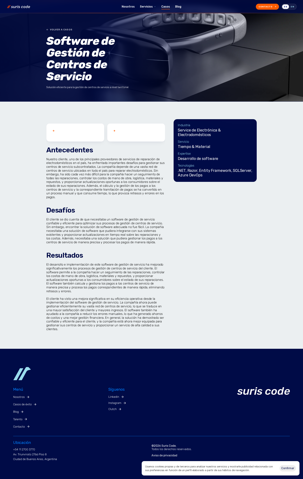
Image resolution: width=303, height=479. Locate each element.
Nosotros (128, 6)
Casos (165, 6)
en (292, 6)
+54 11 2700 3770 (24, 449)
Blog (178, 6)
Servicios (146, 6)
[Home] (60, 6)
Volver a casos (59, 29)
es (285, 6)
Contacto (266, 6)
